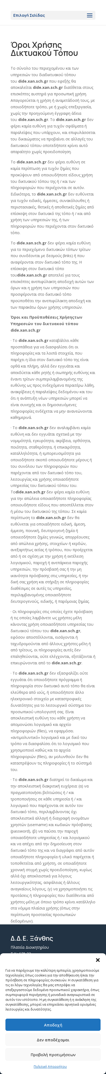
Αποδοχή (53, 1025)
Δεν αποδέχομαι (53, 1039)
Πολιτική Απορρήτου (50, 1066)
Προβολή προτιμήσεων (53, 1054)
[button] (98, 960)
